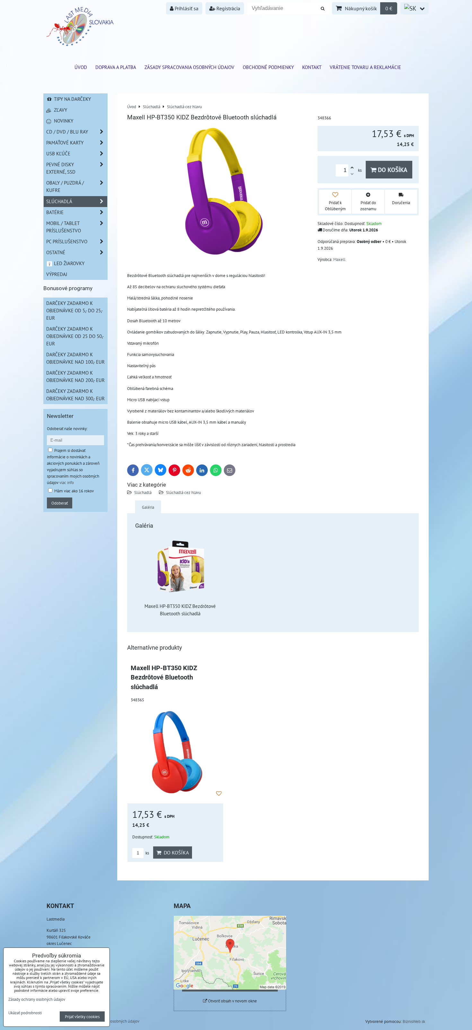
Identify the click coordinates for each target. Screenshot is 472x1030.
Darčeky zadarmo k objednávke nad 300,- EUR (75, 395)
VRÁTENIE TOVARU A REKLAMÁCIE (365, 67)
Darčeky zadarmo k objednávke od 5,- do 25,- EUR (74, 310)
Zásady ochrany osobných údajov (111, 1021)
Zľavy (60, 110)
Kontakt (311, 67)
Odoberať (59, 503)
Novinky (63, 120)
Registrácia (227, 8)
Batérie (55, 212)
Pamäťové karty (64, 142)
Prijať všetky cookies (82, 1016)
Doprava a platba (115, 67)
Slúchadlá (143, 492)
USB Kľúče (58, 153)
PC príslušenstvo (66, 241)
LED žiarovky (68, 263)
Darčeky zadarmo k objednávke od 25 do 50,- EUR (75, 336)
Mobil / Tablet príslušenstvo (63, 227)
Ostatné (55, 252)
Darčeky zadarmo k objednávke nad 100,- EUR (75, 358)
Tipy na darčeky (72, 99)
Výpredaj (56, 274)
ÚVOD (80, 67)
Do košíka (391, 170)
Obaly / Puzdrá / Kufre (65, 186)
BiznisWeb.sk (414, 1021)
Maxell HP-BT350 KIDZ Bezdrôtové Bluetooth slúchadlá (164, 677)
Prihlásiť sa (185, 8)
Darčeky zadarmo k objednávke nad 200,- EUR (75, 376)
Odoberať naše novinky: (67, 428)
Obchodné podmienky (268, 67)
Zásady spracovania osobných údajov (189, 67)
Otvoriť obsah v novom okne (232, 1001)
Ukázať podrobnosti (25, 1013)
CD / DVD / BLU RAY (67, 131)
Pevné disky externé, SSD (60, 168)
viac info (66, 482)
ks (146, 853)
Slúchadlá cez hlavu (183, 492)
